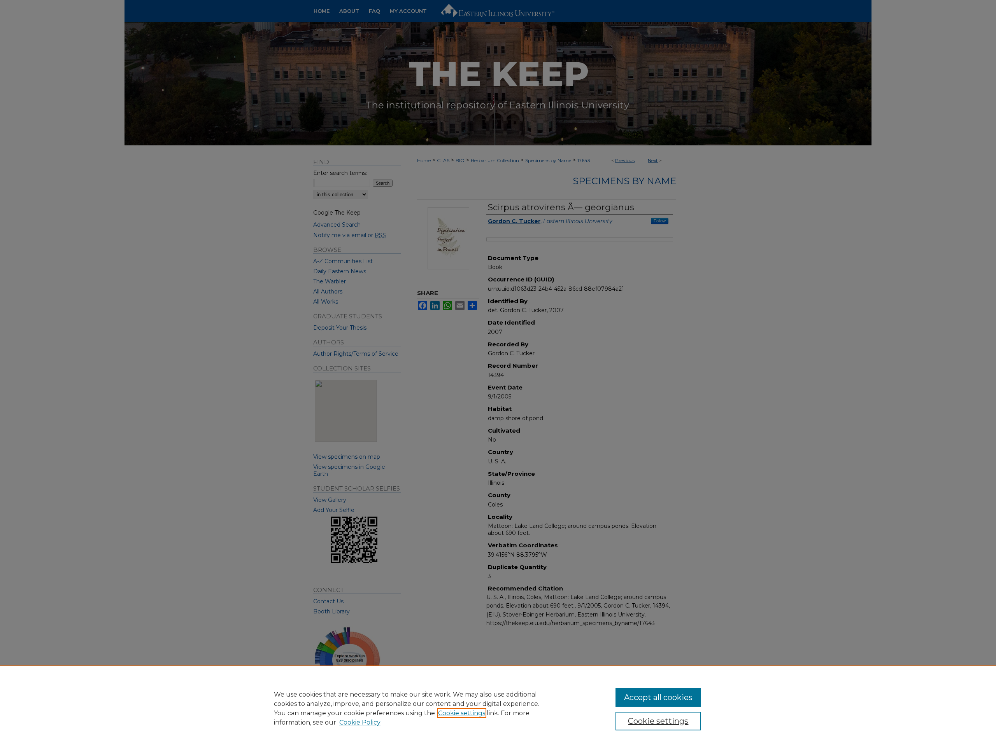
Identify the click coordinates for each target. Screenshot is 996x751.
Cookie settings (461, 713)
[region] (498, 708)
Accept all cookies (658, 697)
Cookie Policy (360, 722)
